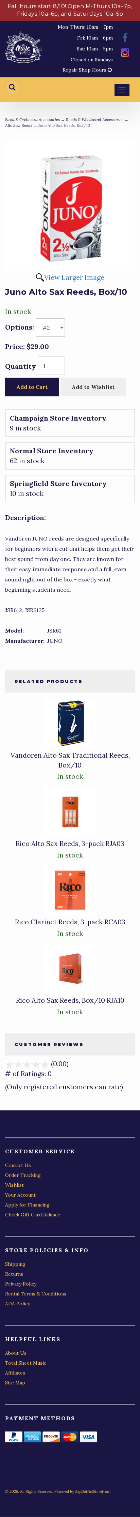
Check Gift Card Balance (32, 1215)
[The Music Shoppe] (23, 48)
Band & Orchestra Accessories (32, 119)
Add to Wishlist (93, 386)
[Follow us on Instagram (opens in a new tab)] (125, 53)
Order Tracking (23, 1175)
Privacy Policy (20, 1284)
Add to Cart (32, 386)
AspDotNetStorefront (93, 1491)
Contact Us (18, 1165)
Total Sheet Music (25, 1363)
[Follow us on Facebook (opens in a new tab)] (125, 38)
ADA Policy (17, 1304)
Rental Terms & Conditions (35, 1294)
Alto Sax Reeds (18, 125)
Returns (14, 1274)
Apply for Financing (27, 1205)
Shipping (15, 1264)
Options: (19, 327)
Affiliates (15, 1373)
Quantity (20, 366)
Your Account (20, 1195)
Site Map (15, 1383)
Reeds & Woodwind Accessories (94, 119)
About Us (16, 1353)
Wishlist (14, 1185)
